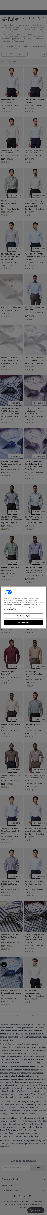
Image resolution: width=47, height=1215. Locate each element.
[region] (23, 607)
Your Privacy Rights (23, 616)
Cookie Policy (12, 609)
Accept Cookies (23, 622)
